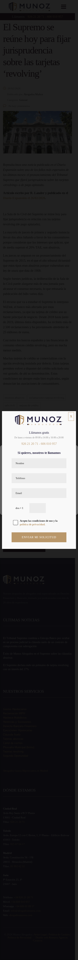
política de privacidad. (32, 524)
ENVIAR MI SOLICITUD (39, 537)
